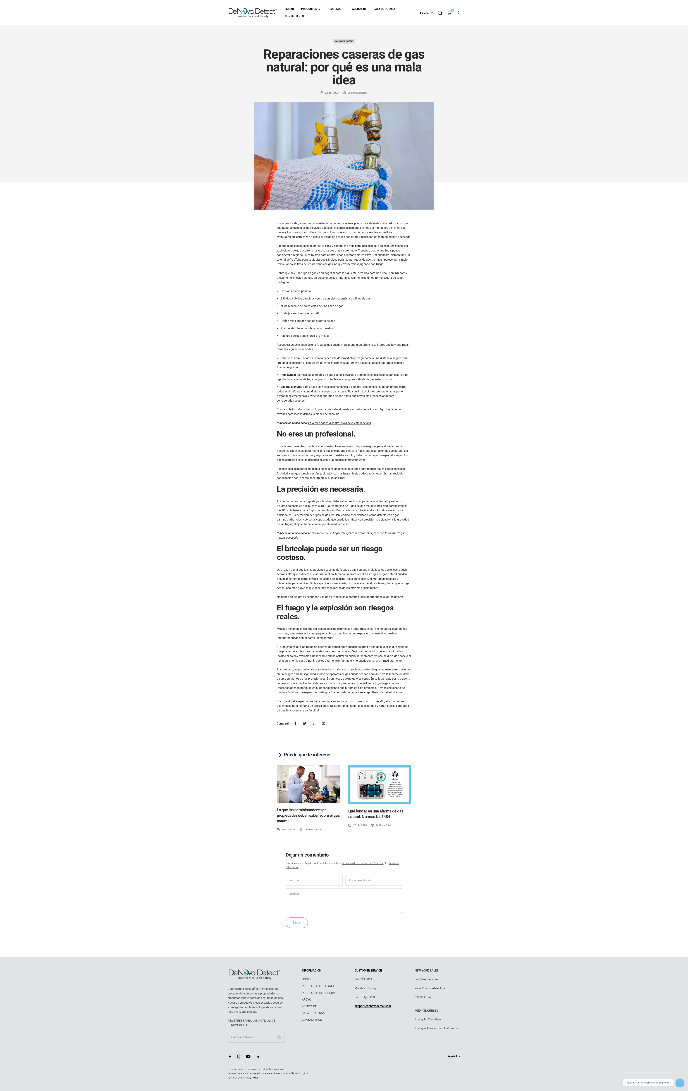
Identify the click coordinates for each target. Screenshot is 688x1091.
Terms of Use (235, 1077)
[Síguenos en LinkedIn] (257, 1056)
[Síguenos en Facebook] (230, 1056)
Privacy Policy (250, 1077)
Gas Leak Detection (344, 41)
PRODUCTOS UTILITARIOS (319, 986)
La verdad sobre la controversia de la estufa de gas (339, 423)
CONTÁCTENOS (294, 16)
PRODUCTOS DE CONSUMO (319, 993)
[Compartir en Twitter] (304, 723)
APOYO (306, 999)
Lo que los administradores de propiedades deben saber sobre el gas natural (308, 815)
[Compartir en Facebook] (295, 723)
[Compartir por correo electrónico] (323, 723)
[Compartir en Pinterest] (314, 723)
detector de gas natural (332, 277)
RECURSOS (334, 9)
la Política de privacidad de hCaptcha (362, 863)
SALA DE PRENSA (384, 9)
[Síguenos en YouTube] (248, 1056)
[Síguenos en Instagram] (239, 1056)
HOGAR (289, 9)
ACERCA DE (359, 9)
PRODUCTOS (309, 9)
